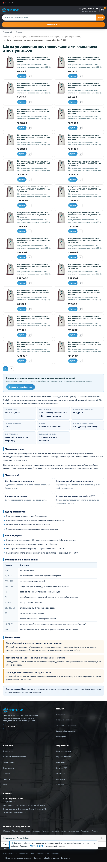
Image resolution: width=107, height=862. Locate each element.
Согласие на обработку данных (46, 858)
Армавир (55, 831)
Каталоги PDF (61, 768)
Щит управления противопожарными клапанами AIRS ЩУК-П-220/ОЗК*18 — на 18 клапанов (84, 267)
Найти (100, 17)
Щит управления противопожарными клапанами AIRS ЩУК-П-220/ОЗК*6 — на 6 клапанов (84, 111)
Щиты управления (72, 37)
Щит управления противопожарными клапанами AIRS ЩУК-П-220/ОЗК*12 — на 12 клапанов (84, 189)
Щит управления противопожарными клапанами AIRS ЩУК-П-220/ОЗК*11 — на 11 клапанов (33, 189)
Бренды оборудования (65, 731)
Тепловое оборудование (66, 725)
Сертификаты (8, 768)
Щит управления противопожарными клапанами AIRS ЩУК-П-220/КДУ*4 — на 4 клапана (84, 318)
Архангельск (74, 831)
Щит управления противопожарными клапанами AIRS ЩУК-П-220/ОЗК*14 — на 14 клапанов (84, 215)
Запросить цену (53, 25)
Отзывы (6, 773)
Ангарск (36, 831)
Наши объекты (9, 762)
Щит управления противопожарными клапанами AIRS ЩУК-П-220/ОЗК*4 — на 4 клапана (84, 85)
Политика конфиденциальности (18, 858)
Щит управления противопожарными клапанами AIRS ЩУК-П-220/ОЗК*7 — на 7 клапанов (33, 137)
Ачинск (94, 831)
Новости (6, 779)
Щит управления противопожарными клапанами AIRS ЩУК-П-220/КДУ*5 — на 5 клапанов (33, 344)
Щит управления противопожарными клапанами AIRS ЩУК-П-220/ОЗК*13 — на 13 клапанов (33, 215)
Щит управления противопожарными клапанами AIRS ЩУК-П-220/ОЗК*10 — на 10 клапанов (84, 163)
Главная (6, 37)
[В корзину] (30, 76)
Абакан (15, 831)
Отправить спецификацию (20, 387)
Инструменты (61, 779)
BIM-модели (61, 773)
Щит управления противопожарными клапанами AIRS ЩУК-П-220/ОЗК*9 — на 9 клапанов (33, 163)
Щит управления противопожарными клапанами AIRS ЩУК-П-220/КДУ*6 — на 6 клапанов (84, 344)
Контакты (60, 785)
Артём (63, 831)
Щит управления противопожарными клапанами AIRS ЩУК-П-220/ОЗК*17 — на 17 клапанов (33, 267)
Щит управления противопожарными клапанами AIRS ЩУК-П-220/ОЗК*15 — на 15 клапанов (33, 241)
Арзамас (45, 831)
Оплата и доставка (63, 751)
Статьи (6, 785)
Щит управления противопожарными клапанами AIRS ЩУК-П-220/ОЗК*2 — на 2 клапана (84, 59)
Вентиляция (20, 37)
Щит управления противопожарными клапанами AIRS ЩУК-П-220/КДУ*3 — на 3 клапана (33, 318)
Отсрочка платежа (63, 757)
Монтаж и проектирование (14, 757)
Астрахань (85, 831)
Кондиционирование (64, 720)
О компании (8, 751)
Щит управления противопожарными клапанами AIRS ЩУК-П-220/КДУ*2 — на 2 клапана (84, 292)
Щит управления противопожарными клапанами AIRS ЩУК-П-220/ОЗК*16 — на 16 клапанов (84, 241)
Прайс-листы (61, 762)
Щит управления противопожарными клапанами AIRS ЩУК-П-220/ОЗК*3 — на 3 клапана (33, 85)
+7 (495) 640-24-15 (36, 846)
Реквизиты (65, 858)
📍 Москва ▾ (7, 3)
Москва (6, 831)
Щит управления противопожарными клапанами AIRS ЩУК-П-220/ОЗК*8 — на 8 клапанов (84, 137)
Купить (22, 76)
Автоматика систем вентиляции (45, 37)
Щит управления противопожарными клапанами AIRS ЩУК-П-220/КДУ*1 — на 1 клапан (33, 292)
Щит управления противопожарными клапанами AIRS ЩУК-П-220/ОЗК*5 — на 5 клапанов (33, 111)
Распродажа (61, 737)
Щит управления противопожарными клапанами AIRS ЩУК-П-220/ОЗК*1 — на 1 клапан (33, 59)
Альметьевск (25, 831)
